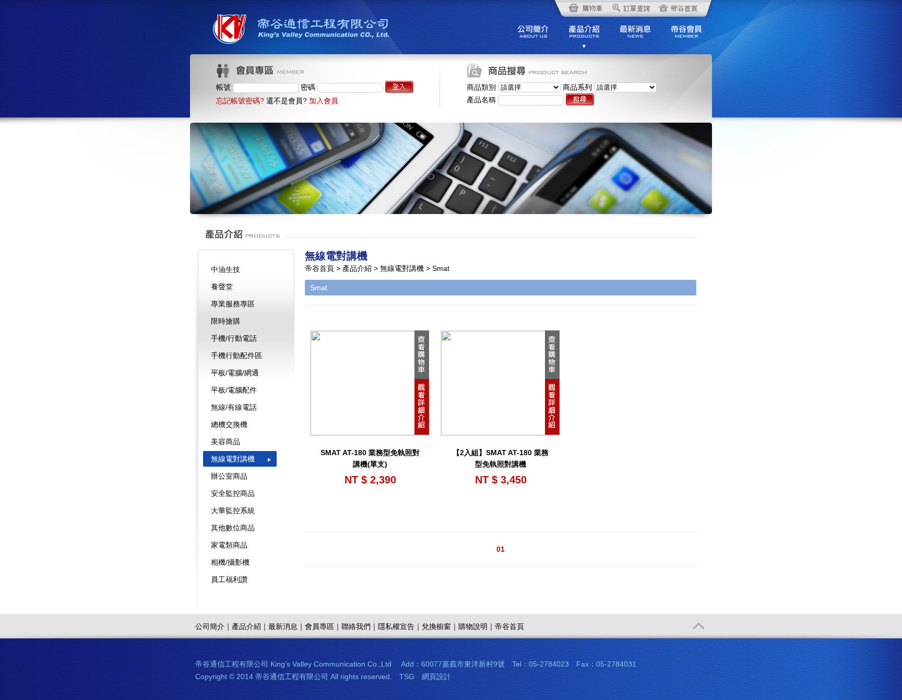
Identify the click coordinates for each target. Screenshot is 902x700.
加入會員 (323, 101)
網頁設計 (436, 676)
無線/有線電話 (234, 407)
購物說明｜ (476, 626)
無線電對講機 (233, 459)
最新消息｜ (286, 626)
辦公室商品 (229, 476)
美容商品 (225, 441)
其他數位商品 (233, 528)
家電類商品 (229, 545)
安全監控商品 (233, 493)
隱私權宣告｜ (400, 626)
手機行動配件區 (236, 355)
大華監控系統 (233, 510)
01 (500, 549)
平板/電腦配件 (234, 390)
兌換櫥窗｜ (440, 626)
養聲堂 (222, 286)
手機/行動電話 (234, 338)
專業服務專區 (233, 304)
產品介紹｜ (250, 626)
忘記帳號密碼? (240, 101)
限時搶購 (225, 321)
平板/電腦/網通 (235, 373)
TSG (406, 676)
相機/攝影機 (230, 562)
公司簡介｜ (213, 626)
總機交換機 (229, 424)
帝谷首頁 (509, 626)
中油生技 (225, 269)
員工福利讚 (229, 579)
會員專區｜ (323, 626)
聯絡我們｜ (359, 626)
